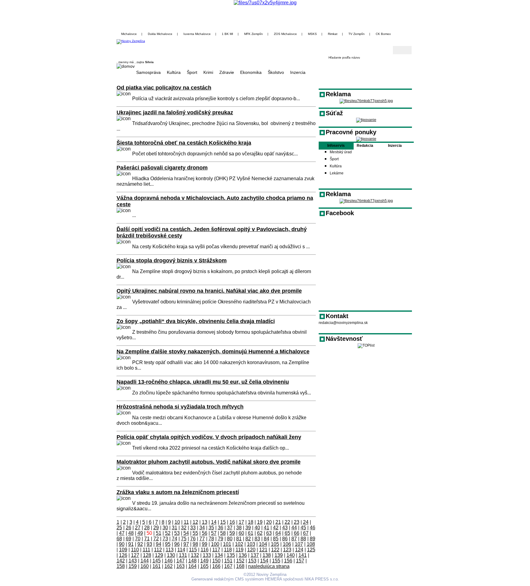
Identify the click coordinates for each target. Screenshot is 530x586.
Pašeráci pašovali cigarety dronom (162, 168)
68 (119, 538)
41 (266, 527)
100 (215, 544)
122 (275, 549)
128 (147, 555)
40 (257, 527)
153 (252, 560)
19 (260, 522)
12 (195, 522)
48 (131, 533)
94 (158, 544)
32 (183, 527)
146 (168, 560)
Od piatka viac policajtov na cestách (164, 88)
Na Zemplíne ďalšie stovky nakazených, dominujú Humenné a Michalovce (213, 351)
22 (287, 522)
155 (276, 560)
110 (135, 549)
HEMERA (273, 579)
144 (144, 560)
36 (220, 527)
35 (211, 527)
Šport (192, 72)
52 (168, 533)
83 (257, 538)
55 (195, 533)
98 (195, 544)
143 (133, 560)
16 (232, 522)
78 (211, 538)
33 (193, 527)
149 (204, 560)
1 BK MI (227, 34)
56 (204, 533)
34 (202, 527)
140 (290, 555)
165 (204, 566)
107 (299, 544)
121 (263, 549)
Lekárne (337, 173)
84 (266, 538)
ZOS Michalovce (285, 34)
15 (223, 522)
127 (135, 555)
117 (216, 549)
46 (312, 527)
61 (250, 533)
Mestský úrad (341, 152)
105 (275, 544)
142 (121, 560)
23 (296, 522)
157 (300, 560)
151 (228, 560)
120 (251, 549)
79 (220, 538)
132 (195, 555)
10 (177, 522)
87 (294, 538)
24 (306, 522)
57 (214, 533)
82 (248, 538)
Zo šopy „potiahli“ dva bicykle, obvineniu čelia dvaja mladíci (196, 321)
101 (227, 544)
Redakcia (365, 145)
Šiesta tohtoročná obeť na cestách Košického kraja (184, 143)
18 (250, 522)
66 (296, 533)
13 (204, 522)
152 (240, 560)
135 (231, 555)
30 (165, 527)
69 (128, 538)
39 (248, 527)
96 (177, 544)
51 (158, 533)
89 (312, 538)
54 (186, 533)
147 (180, 560)
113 (170, 549)
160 (144, 566)
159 (133, 566)
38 (239, 527)
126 (123, 555)
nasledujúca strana (269, 566)
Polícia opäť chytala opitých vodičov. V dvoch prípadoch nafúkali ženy (209, 437)
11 (186, 522)
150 (216, 560)
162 (168, 566)
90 (122, 544)
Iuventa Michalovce (197, 34)
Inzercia (297, 72)
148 (192, 560)
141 (302, 555)
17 (241, 522)
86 (285, 538)
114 (181, 549)
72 (156, 538)
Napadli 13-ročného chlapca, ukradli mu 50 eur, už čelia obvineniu (203, 382)
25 (119, 527)
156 (288, 560)
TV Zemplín (356, 34)
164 (192, 566)
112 (158, 549)
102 (239, 544)
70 (137, 538)
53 (177, 533)
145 (156, 560)
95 (168, 544)
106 (287, 544)
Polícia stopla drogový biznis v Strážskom (172, 260)
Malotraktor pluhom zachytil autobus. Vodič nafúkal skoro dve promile (209, 462)
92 (140, 544)
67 (306, 533)
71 (147, 538)
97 (186, 544)
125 (311, 549)
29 (156, 527)
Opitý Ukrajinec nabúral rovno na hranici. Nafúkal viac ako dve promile (209, 291)
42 (275, 527)
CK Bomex (383, 34)
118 (228, 549)
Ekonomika (251, 72)
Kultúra (174, 72)
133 (207, 555)
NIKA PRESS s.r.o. (322, 579)
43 (285, 527)
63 (269, 533)
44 (294, 527)
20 (269, 522)
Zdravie (226, 72)
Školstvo (276, 72)
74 (174, 538)
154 (264, 560)
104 (263, 544)
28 (147, 527)
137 (255, 555)
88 (303, 538)
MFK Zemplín (253, 34)
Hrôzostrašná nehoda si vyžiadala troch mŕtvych (180, 407)
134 (219, 555)
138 (267, 555)
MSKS (312, 34)
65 (287, 533)
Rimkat (332, 34)
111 (146, 549)
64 (278, 533)
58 (223, 533)
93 (149, 544)
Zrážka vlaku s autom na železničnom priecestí (178, 492)
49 (140, 533)
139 (279, 555)
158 (121, 566)
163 (180, 566)
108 (311, 544)
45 (303, 527)
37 (229, 527)
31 (174, 527)
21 (278, 522)
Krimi (208, 72)
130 (171, 555)
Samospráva (148, 72)
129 (159, 555)
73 (165, 538)
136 (243, 555)
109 (123, 549)
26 (128, 527)
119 (240, 549)
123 (287, 549)
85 (275, 538)
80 (229, 538)
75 (183, 538)
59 (232, 533)
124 (299, 549)
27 (137, 527)
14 (214, 522)
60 (241, 533)
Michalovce (129, 34)
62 (260, 533)
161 (156, 566)
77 (202, 538)
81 (239, 538)
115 (193, 549)
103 (251, 544)
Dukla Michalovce (160, 34)
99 (204, 544)
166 (216, 566)
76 (193, 538)
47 (122, 533)
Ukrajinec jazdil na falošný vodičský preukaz (175, 112)
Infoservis (336, 145)
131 (183, 555)
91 (131, 544)
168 (240, 566)
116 (205, 549)
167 (228, 566)
